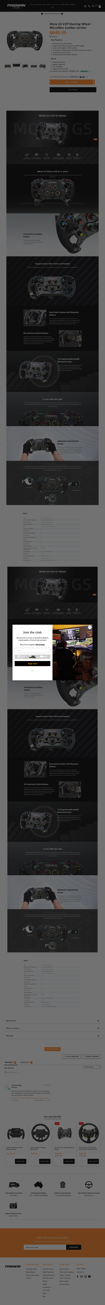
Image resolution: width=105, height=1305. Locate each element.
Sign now (32, 663)
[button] (32, 657)
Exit (32, 671)
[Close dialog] (90, 627)
